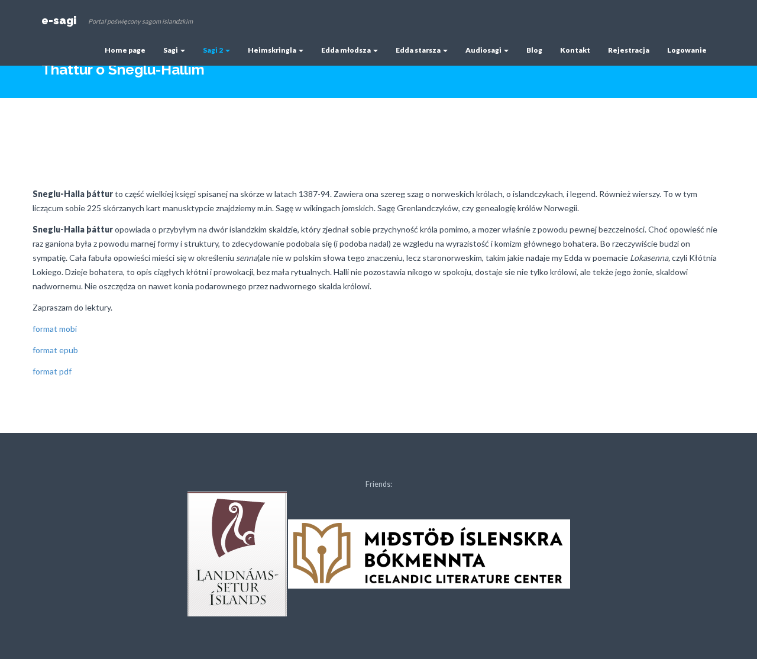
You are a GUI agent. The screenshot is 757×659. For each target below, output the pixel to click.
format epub (55, 350)
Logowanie (687, 50)
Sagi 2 (213, 50)
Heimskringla (272, 50)
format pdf (52, 371)
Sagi (171, 50)
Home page (125, 50)
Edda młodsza (346, 50)
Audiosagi (484, 50)
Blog (534, 50)
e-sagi (58, 20)
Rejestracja (628, 50)
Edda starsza (419, 50)
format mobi (55, 329)
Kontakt (575, 50)
